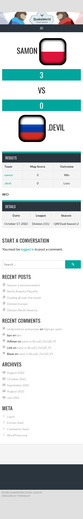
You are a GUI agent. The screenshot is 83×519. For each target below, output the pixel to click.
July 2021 (13, 397)
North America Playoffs (22, 291)
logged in (27, 249)
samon (8, 175)
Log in (11, 416)
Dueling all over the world (24, 297)
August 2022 (15, 372)
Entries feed (15, 422)
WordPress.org (17, 435)
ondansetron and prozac (23, 329)
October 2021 (16, 379)
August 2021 (15, 391)
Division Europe (17, 304)
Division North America (22, 310)
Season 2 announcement (23, 285)
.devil (7, 183)
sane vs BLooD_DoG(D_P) (39, 341)
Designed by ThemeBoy (16, 495)
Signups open (53, 329)
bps (19, 335)
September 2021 (18, 385)
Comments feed (18, 429)
